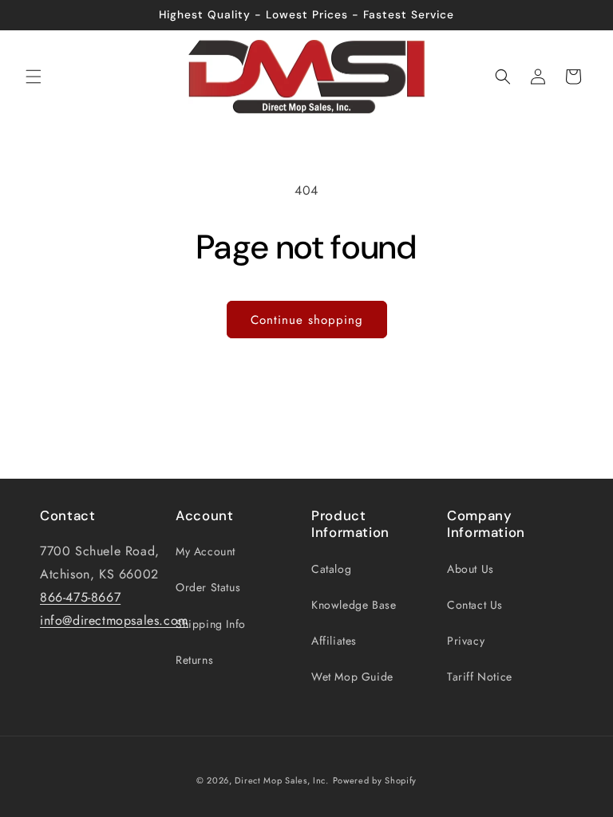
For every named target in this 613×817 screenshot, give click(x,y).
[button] (33, 76)
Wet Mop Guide (352, 677)
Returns (194, 660)
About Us (470, 569)
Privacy (465, 641)
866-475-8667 (80, 597)
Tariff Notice (479, 677)
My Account (205, 551)
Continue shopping (307, 320)
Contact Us (475, 605)
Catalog (331, 569)
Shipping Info (211, 624)
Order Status (208, 587)
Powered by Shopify (375, 780)
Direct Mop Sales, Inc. (281, 780)
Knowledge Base (353, 605)
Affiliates (334, 641)
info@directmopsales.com (114, 620)
